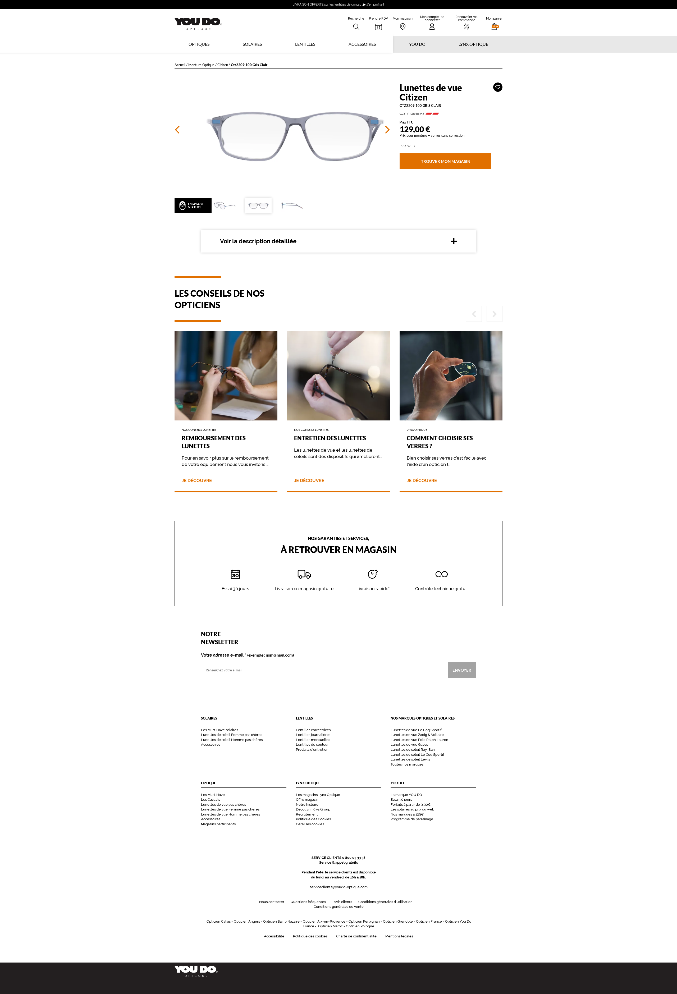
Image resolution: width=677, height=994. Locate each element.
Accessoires (362, 44)
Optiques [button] (199, 44)
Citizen (222, 65)
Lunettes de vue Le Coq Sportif (416, 730)
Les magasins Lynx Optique (318, 795)
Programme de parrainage (412, 819)
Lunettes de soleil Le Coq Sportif (417, 755)
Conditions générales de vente (339, 907)
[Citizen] (451, 113)
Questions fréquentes (308, 902)
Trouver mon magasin (445, 161)
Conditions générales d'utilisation (385, 902)
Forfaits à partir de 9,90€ (411, 805)
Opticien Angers (247, 921)
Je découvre (197, 480)
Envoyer (461, 670)
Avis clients (343, 902)
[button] (494, 22)
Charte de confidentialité (356, 936)
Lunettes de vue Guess (409, 744)
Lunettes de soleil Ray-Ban (413, 750)
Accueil (180, 65)
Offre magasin (307, 799)
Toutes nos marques (407, 764)
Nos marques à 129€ (407, 814)
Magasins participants (218, 824)
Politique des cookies (310, 936)
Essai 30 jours (401, 799)
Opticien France (429, 921)
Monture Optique (201, 65)
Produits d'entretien (312, 750)
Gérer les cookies (310, 824)
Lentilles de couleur (312, 744)
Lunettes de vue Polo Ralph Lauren (419, 740)
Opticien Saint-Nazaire (281, 921)
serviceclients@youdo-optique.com (339, 887)
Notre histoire (307, 805)
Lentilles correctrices (313, 730)
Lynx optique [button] (473, 44)
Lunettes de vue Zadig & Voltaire (417, 735)
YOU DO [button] (417, 44)
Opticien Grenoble (398, 921)
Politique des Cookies (313, 819)
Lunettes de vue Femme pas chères (230, 809)
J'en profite (374, 4)
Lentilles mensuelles (313, 740)
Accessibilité (274, 936)
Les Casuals (210, 799)
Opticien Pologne (360, 926)
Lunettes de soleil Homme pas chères (232, 740)
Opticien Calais (219, 921)
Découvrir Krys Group (313, 809)
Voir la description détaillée (258, 241)
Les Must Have (213, 795)
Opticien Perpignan (364, 921)
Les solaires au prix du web (412, 809)
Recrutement (307, 814)
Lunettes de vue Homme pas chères (230, 814)
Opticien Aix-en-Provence (324, 921)
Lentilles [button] (305, 44)
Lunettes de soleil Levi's (410, 759)
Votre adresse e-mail (247, 655)
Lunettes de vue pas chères (223, 805)
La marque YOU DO (406, 795)
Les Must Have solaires (219, 730)
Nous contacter (271, 902)
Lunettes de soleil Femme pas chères (231, 735)
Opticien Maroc (330, 926)
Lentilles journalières (313, 735)
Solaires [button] (252, 44)
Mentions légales (399, 936)
